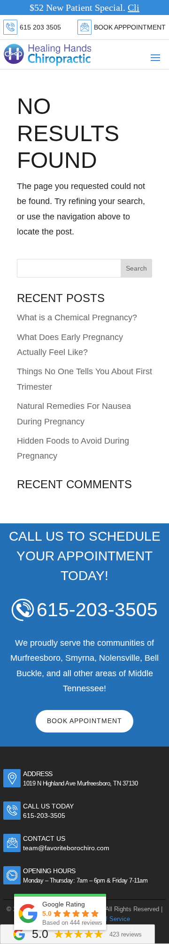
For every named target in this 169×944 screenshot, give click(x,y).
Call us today (48, 806)
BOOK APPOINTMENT (84, 721)
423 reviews (125, 934)
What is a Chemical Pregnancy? (77, 317)
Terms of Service (107, 918)
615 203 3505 (40, 27)
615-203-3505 (97, 609)
